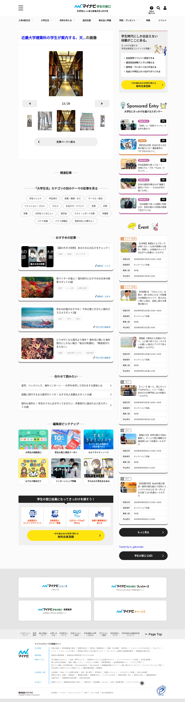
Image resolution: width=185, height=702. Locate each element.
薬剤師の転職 (82, 675)
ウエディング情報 (92, 662)
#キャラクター (81, 254)
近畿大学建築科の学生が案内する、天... (53, 37)
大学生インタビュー (44, 213)
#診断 (60, 254)
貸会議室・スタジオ (101, 682)
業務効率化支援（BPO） (72, 682)
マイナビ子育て (136, 662)
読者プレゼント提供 (76, 634)
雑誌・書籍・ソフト (76, 662)
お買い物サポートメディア (130, 665)
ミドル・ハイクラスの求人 (140, 648)
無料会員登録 (66, 535)
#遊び (60, 319)
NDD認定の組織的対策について (131, 634)
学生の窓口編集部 (102, 327)
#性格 (69, 254)
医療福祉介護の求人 (143, 651)
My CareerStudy (81, 665)
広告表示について (63, 634)
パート (53, 651)
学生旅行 (53, 198)
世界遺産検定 (106, 662)
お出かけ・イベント (75, 206)
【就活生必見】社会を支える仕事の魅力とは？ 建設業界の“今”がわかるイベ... (152, 148)
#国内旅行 (90, 353)
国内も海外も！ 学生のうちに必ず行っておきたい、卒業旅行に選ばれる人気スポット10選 (64, 405)
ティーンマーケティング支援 (127, 659)
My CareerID (94, 665)
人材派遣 (54, 672)
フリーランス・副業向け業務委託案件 (119, 651)
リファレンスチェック (134, 682)
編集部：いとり (103, 266)
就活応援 (87, 20)
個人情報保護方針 (107, 692)
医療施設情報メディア (110, 665)
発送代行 (87, 682)
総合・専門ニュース (77, 659)
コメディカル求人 (109, 675)
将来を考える (66, 20)
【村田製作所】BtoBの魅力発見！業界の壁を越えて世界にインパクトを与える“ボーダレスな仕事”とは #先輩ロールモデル (152, 489)
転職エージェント (110, 672)
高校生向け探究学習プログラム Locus (80, 655)
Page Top (155, 634)
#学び (69, 319)
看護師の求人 (95, 675)
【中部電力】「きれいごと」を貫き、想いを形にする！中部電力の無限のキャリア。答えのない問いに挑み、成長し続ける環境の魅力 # (152, 298)
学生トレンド (35, 198)
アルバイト (157, 648)
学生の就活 (55, 648)
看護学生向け (82, 648)
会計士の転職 (142, 672)
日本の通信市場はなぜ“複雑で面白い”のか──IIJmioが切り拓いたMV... (151, 187)
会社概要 (54, 692)
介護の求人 (55, 678)
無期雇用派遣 (151, 675)
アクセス (63, 692)
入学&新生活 (24, 20)
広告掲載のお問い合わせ (90, 634)
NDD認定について (115, 634)
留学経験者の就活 (68, 648)
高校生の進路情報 (57, 655)
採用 (85, 692)
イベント (162, 20)
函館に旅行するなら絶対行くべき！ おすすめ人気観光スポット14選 (56, 394)
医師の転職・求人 (124, 675)
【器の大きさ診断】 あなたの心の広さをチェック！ (83, 248)
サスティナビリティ (75, 692)
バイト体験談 (61, 221)
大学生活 (45, 20)
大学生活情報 (145, 659)
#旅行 (60, 288)
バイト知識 (43, 221)
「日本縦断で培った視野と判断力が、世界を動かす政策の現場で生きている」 (152, 207)
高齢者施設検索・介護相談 (92, 668)
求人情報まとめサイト (59, 659)
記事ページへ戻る (66, 142)
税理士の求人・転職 (58, 675)
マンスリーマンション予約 (152, 665)
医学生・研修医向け (97, 648)
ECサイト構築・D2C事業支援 (62, 665)
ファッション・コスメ (35, 206)
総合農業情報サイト (121, 662)
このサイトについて (25, 634)
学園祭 (105, 213)
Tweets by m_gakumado (131, 547)
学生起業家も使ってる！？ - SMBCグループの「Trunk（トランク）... (151, 168)
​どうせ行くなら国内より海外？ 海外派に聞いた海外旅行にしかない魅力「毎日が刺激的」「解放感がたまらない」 (83, 343)
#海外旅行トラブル (74, 353)
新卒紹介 (98, 672)
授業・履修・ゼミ (73, 198)
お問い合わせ (53, 634)
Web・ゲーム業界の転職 (69, 672)
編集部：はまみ (103, 296)
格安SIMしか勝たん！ (84, 221)
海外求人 (124, 648)
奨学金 (64, 213)
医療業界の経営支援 (69, 678)
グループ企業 (94, 692)
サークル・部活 (95, 198)
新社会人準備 (105, 20)
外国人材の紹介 (84, 678)
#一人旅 (70, 288)
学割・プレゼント (127, 20)
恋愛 (94, 206)
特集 (148, 20)
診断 (105, 206)
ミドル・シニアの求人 (67, 651)
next (102, 103)
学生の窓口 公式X (143, 556)
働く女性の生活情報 (58, 662)
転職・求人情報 (113, 648)
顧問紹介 (72, 675)
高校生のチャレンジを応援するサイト (100, 659)
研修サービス (56, 682)
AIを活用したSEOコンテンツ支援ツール (65, 668)
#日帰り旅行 (82, 288)
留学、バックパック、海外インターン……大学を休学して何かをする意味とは (61, 385)
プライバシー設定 (103, 634)
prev (30, 103)
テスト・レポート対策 (84, 213)
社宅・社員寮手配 (117, 682)
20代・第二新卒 (86, 672)
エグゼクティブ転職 (127, 672)
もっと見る (143, 532)
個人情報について (43, 634)
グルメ (55, 206)
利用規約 (34, 634)
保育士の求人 (138, 675)
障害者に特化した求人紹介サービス (90, 651)
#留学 (60, 353)
